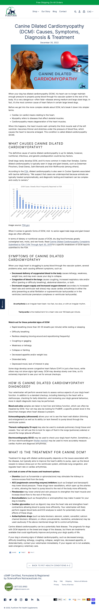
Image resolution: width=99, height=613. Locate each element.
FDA (26, 171)
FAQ (61, 581)
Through (35, 244)
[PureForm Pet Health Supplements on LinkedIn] (32, 599)
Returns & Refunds (80, 581)
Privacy (56, 585)
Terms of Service (67, 585)
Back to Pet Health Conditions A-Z (51, 565)
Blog (55, 581)
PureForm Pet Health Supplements (24, 608)
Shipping (68, 581)
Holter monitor (40, 441)
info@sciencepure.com (21, 589)
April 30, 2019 (45, 244)
